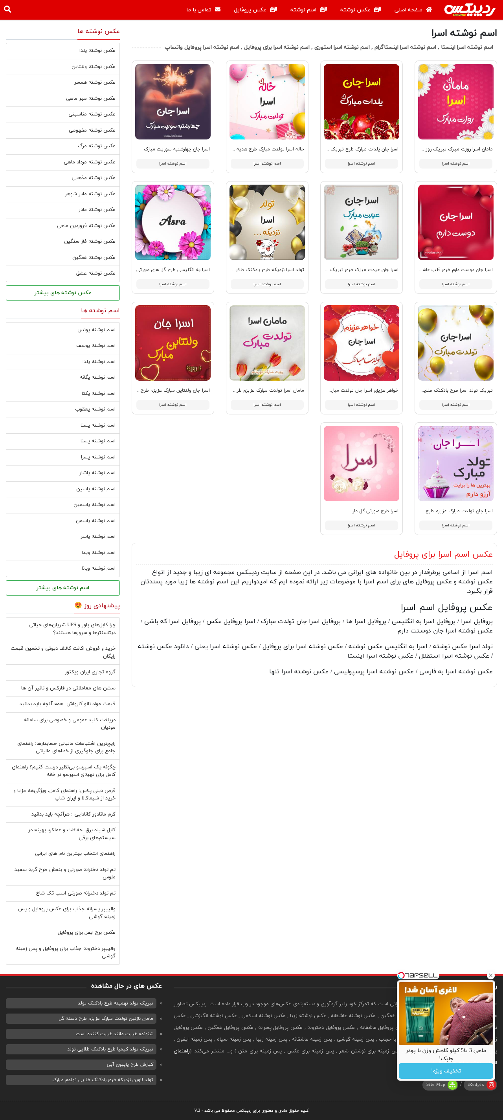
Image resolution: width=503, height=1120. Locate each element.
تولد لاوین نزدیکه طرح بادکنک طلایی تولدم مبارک (102, 1080)
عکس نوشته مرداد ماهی (90, 162)
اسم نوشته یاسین (96, 489)
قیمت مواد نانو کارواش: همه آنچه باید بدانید (68, 704)
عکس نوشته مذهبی (94, 177)
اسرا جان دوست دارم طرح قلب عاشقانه (454, 270)
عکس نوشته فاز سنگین (90, 241)
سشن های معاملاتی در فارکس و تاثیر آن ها (68, 688)
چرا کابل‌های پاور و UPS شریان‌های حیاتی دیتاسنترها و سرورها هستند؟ (72, 628)
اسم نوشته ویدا (99, 552)
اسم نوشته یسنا (98, 425)
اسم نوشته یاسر (98, 536)
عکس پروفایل (251, 10)
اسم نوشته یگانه (98, 377)
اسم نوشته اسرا (456, 164)
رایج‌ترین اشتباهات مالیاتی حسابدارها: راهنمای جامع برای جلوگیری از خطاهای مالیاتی (66, 747)
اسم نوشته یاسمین (94, 504)
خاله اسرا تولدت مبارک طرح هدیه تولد (265, 149)
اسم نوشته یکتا (99, 393)
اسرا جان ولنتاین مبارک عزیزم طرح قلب (170, 390)
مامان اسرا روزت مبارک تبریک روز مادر (454, 149)
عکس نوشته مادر (97, 209)
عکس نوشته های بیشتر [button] (63, 293)
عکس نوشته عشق (96, 273)
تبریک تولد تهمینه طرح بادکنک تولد (115, 1003)
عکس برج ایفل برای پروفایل (87, 932)
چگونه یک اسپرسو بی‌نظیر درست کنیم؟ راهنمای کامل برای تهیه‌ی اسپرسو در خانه (64, 771)
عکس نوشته (356, 10)
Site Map (436, 1085)
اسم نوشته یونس (96, 330)
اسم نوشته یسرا (98, 457)
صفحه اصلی (409, 10)
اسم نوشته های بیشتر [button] (63, 588)
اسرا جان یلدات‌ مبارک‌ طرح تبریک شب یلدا (354, 149)
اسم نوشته (304, 10)
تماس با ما (199, 10)
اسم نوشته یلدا (99, 361)
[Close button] (491, 975)
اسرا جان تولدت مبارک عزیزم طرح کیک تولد (448, 511)
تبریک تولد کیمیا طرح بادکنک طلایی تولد (110, 1049)
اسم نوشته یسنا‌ (98, 441)
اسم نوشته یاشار (97, 473)
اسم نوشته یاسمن (96, 520)
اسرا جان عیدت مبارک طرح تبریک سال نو (356, 270)
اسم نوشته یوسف (96, 345)
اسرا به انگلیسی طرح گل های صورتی (173, 270)
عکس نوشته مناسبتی (92, 114)
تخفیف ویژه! (446, 1071)
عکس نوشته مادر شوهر (90, 194)
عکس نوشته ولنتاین (94, 66)
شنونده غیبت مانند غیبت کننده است (114, 1034)
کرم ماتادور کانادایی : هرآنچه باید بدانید (73, 814)
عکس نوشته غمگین (94, 257)
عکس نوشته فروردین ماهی (86, 225)
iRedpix (476, 1085)
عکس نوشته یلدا (97, 50)
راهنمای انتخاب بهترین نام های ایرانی (75, 853)
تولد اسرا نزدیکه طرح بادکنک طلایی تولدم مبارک (255, 270)
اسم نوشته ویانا (99, 568)
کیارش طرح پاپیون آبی (130, 1064)
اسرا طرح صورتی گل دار (375, 511)
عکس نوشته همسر (95, 82)
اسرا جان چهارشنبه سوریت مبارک (177, 149)
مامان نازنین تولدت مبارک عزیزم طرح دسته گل (106, 1019)
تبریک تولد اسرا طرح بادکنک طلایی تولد (451, 390)
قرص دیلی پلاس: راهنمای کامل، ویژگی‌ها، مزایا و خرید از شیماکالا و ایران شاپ (64, 794)
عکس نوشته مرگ (97, 146)
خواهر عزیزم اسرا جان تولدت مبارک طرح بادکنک (350, 390)
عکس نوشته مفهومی (92, 130)
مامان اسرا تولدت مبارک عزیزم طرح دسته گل (258, 390)
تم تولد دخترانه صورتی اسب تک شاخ (76, 893)
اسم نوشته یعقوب (95, 409)
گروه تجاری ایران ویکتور (90, 672)
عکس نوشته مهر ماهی (91, 98)
